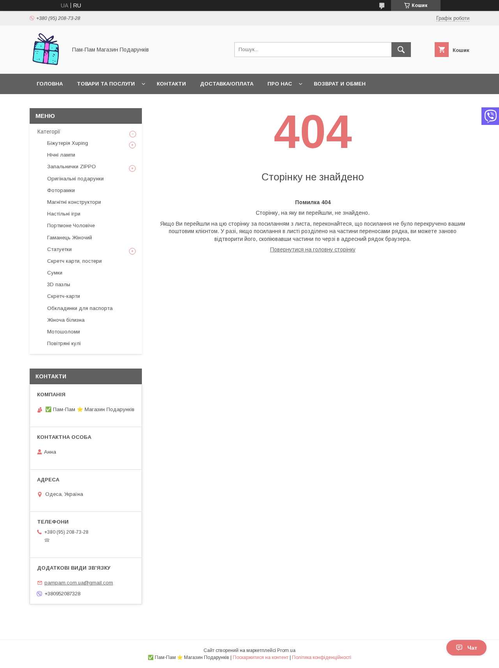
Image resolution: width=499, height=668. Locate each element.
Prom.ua (286, 650)
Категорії (48, 131)
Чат (472, 648)
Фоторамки (61, 190)
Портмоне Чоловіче (71, 225)
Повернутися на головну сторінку (313, 249)
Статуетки (59, 249)
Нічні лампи (61, 155)
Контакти (171, 84)
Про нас (279, 84)
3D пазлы (58, 284)
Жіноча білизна (66, 320)
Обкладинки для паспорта (80, 308)
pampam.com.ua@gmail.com (78, 583)
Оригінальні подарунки (75, 179)
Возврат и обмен (340, 84)
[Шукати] (401, 49)
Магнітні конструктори (74, 202)
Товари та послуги (106, 84)
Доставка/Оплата (226, 84)
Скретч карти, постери (74, 261)
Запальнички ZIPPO (71, 166)
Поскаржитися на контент (260, 657)
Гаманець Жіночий (69, 237)
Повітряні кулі (64, 343)
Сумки (54, 273)
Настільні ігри (63, 214)
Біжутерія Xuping (67, 143)
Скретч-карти (63, 296)
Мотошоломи (63, 332)
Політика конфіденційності (321, 657)
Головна (50, 84)
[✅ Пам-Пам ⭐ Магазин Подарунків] (46, 64)
